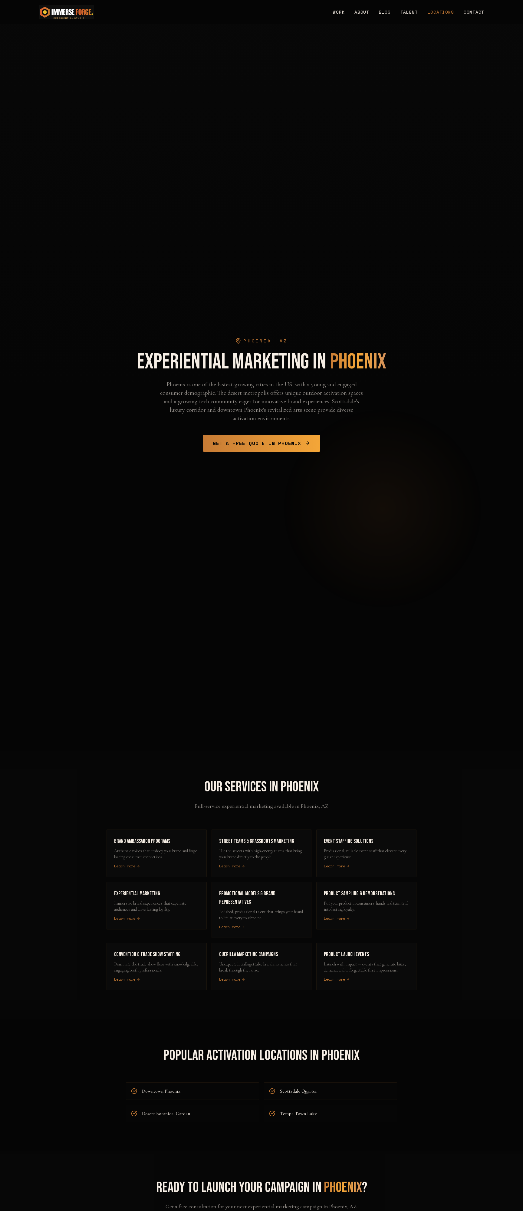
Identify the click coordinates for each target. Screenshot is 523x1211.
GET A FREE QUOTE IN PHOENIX (257, 443)
